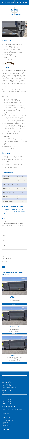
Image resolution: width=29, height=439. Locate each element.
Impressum (4, 392)
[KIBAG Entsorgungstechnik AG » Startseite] (14, 10)
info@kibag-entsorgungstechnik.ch (9, 387)
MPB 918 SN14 (14, 297)
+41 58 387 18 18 (18, 4)
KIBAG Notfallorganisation (7, 420)
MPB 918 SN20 (14, 326)
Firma (3, 240)
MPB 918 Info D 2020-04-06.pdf (14, 210)
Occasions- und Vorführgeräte (8, 406)
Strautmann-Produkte (7, 403)
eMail (3, 245)
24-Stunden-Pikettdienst (7, 400)
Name (3, 230)
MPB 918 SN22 (14, 355)
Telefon (3, 251)
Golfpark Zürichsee (6, 424)
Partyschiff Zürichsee (6, 425)
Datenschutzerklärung (7, 390)
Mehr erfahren (14, 304)
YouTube (11, 434)
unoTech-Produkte (6, 405)
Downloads (4, 408)
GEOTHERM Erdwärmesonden (8, 419)
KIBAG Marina (5, 422)
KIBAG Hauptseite (6, 417)
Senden (4, 267)
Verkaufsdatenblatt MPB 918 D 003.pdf (14, 212)
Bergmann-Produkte (6, 401)
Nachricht (4, 261)
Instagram (6, 434)
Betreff (3, 256)
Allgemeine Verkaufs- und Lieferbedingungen (12, 409)
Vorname (4, 235)
